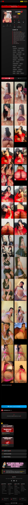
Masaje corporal (19, 71)
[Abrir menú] (1, 1)
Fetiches (18, 67)
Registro (10, 485)
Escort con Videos (4, 490)
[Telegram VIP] (14, 481)
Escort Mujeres (6, 5)
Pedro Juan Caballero (23, 489)
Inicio (2, 5)
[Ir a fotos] (12, 503)
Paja (13, 61)
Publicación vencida (14, 6)
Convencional (15, 48)
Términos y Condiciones (15, 486)
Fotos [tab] (8, 78)
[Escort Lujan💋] (7, 93)
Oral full (18, 73)
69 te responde (16, 490)
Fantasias (14, 50)
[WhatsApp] (16, 481)
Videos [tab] (20, 78)
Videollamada (15, 69)
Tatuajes (14, 67)
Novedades (3, 489)
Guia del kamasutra (4, 493)
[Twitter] (12, 481)
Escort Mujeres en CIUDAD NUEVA (12, 5)
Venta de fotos (20, 69)
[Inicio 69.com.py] (3, 1)
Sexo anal (21, 63)
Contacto (10, 489)
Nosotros (10, 490)
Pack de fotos (15, 65)
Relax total (22, 73)
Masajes (23, 50)
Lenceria (19, 50)
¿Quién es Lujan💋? (7, 450)
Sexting (14, 71)
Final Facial (17, 61)
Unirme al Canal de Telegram (14, 406)
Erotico (14, 73)
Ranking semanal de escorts (11, 493)
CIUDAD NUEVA (15, 16)
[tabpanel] (14, 232)
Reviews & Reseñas (16, 487)
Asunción (22, 485)
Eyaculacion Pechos (21, 48)
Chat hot (20, 65)
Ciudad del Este (23, 488)
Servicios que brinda (7, 453)
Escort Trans (3, 488)
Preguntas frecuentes (17, 491)
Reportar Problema (7, 456)
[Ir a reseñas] (16, 503)
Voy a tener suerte (11, 488)
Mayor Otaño (22, 490)
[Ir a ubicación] (14, 503)
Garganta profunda (15, 63)
